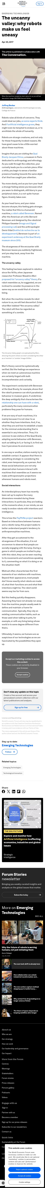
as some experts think (31, 121)
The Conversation (14, 55)
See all (39, 916)
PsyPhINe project (25, 518)
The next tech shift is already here (27, 964)
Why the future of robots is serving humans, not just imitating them (19, 948)
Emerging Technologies (15, 13)
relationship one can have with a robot (20, 402)
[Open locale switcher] (3, 1183)
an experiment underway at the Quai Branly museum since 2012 (21, 237)
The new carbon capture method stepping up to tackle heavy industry (26, 989)
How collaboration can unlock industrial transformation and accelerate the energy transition (26, 977)
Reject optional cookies (24, 1169)
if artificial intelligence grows (20, 124)
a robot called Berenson (22, 213)
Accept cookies (22, 675)
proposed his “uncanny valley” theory (19, 279)
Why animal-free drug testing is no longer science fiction (27, 1000)
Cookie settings (24, 1182)
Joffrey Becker (8, 105)
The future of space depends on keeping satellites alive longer (26, 1012)
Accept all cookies (24, 1176)
